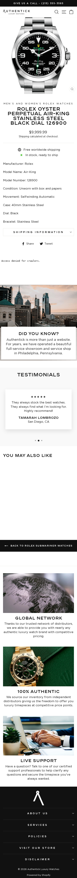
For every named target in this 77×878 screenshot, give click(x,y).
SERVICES (38, 825)
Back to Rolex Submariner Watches (41, 545)
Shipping (24, 136)
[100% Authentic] (38, 666)
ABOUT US (37, 813)
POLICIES (37, 836)
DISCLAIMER (37, 859)
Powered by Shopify (38, 875)
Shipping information (38, 232)
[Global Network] (38, 593)
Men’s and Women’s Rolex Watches (38, 103)
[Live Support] (38, 736)
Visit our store (37, 847)
